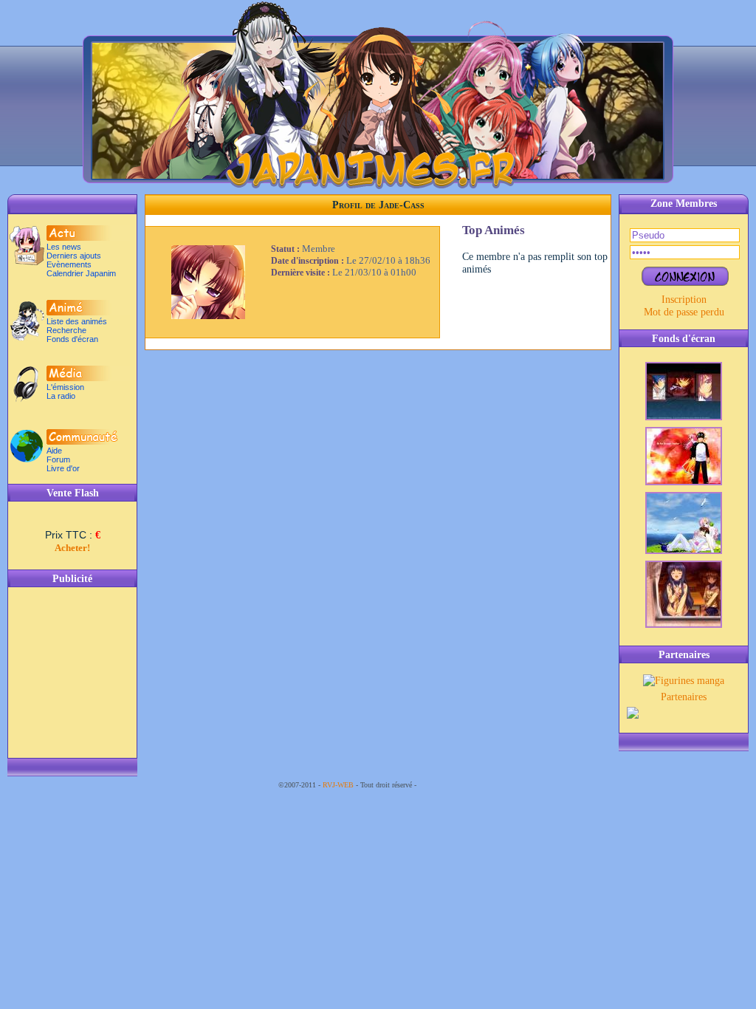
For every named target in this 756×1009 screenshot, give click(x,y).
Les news (64, 246)
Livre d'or (63, 468)
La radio (61, 395)
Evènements (69, 264)
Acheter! (72, 547)
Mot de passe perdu (684, 312)
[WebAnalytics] (448, 785)
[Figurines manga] (683, 680)
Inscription (684, 299)
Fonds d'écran (72, 339)
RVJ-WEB (338, 785)
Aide (54, 450)
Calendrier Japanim (81, 273)
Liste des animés (77, 321)
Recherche (66, 330)
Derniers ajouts (74, 255)
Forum (58, 459)
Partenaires (684, 696)
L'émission (65, 387)
